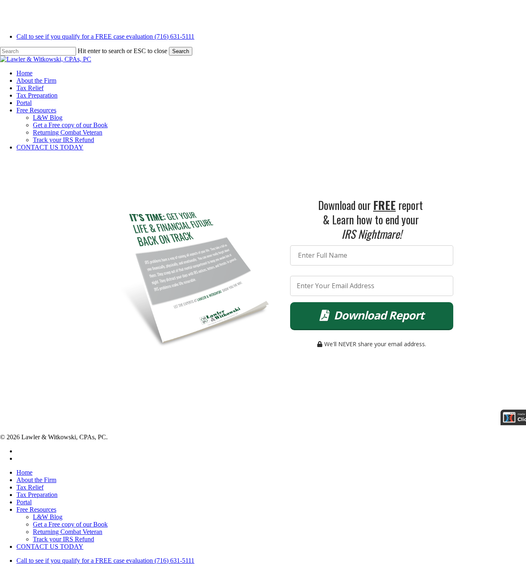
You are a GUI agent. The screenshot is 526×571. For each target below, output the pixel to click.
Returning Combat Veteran (67, 531)
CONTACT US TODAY (49, 546)
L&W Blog (47, 516)
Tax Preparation (37, 494)
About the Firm (36, 479)
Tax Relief (30, 487)
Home (24, 472)
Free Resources (36, 509)
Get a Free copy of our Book (70, 524)
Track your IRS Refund (63, 539)
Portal (24, 502)
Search (180, 51)
